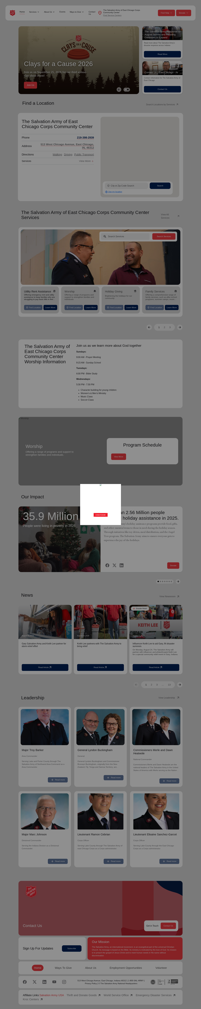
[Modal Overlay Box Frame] (100, 504)
